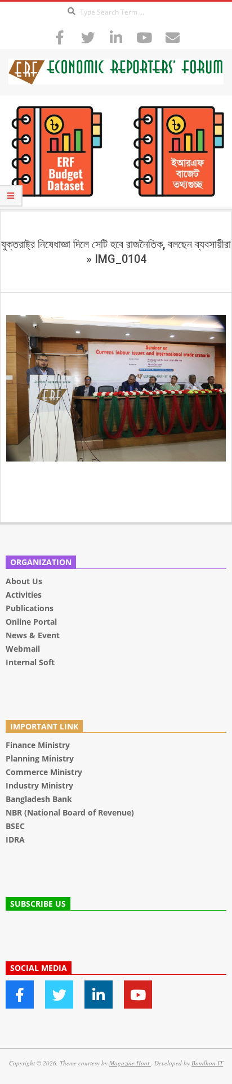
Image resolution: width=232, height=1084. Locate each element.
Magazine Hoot (130, 1063)
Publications (31, 608)
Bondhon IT (207, 1063)
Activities (24, 594)
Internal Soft (30, 662)
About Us (24, 581)
